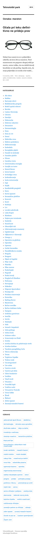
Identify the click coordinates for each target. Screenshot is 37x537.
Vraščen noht (10, 387)
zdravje (27, 507)
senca (15, 487)
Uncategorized (10, 363)
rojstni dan (7, 487)
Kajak (7, 185)
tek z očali (6, 80)
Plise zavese (9, 267)
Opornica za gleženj (12, 240)
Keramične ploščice (12, 196)
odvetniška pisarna (19, 462)
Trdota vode (9, 360)
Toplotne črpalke (11, 357)
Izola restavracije (11, 180)
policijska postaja (24, 479)
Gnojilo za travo (11, 166)
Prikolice (8, 286)
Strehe (7, 341)
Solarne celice (10, 335)
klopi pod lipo (8, 440)
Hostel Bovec (10, 169)
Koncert (8, 199)
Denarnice (9, 126)
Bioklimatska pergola (13, 104)
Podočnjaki (9, 270)
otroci (27, 475)
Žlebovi (8, 398)
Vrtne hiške (9, 393)
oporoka (21, 466)
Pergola (8, 254)
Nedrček (8, 221)
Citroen (8, 115)
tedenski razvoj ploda (21, 495)
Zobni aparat (10, 401)
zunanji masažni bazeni (23, 511)
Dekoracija (9, 120)
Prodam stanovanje (12, 295)
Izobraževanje (10, 177)
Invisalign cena (11, 175)
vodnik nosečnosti (23, 499)
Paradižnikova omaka (13, 251)
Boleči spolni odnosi (13, 106)
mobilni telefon (9, 454)
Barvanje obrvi (10, 101)
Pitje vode (9, 262)
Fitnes (7, 158)
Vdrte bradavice (11, 374)
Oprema (8, 245)
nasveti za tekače (27, 78)
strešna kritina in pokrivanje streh (18, 344)
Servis (7, 319)
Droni (7, 136)
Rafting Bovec (10, 300)
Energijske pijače (11, 150)
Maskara (8, 215)
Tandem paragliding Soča (15, 349)
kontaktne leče (11, 78)
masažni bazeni (22, 450)
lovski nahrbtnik (9, 450)
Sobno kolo (9, 333)
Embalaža (8, 147)
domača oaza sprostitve (23, 424)
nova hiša (7, 462)
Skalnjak (8, 322)
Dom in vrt (9, 134)
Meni (31, 7)
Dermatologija (10, 128)
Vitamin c (8, 382)
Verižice (8, 376)
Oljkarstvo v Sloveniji (13, 235)
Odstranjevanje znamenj (14, 229)
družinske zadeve (10, 428)
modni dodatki (21, 454)
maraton (18, 78)
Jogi (6, 183)
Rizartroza (9, 303)
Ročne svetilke (10, 305)
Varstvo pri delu (11, 371)
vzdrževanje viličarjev (11, 503)
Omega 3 (8, 237)
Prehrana (8, 281)
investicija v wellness (11, 432)
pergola (6, 479)
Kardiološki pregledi (13, 188)
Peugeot (8, 256)
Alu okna (8, 96)
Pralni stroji (9, 275)
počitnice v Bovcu (10, 483)
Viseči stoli (9, 379)
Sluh (6, 324)
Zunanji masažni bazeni (14, 404)
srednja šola (28, 491)
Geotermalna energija (13, 164)
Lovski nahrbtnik (11, 210)
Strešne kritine (11, 346)
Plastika (8, 265)
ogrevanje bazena (10, 466)
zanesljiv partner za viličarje (13, 507)
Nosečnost (9, 224)
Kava (7, 191)
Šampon (8, 311)
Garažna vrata (10, 161)
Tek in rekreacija (19, 76)
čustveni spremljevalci (25, 515)
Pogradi (8, 273)
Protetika (8, 297)
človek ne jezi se (9, 515)
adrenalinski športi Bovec (12, 420)
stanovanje (7, 495)
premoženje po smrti (25, 483)
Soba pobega (10, 330)
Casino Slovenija (11, 112)
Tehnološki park (11, 7)
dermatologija (8, 424)
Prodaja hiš (9, 292)
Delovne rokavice (11, 123)
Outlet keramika (11, 248)
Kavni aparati (10, 194)
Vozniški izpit (10, 384)
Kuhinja (8, 205)
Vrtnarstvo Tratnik (12, 390)
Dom (7, 131)
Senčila (7, 316)
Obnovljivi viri (10, 226)
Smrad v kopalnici (12, 327)
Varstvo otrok (10, 368)
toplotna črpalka (9, 499)
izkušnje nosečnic (10, 436)
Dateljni (8, 117)
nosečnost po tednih (21, 458)
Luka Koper (9, 213)
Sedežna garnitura (12, 314)
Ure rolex (8, 365)
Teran (7, 354)
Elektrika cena (10, 139)
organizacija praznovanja (12, 470)
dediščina (27, 420)
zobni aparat (8, 511)
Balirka (7, 98)
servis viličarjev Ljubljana (12, 491)
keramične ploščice (25, 436)
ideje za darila (23, 428)
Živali (7, 395)
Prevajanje (9, 284)
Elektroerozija (10, 145)
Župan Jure (8, 520)
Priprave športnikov (12, 289)
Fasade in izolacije (12, 153)
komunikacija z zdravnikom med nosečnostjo (15, 445)
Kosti (7, 202)
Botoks (7, 109)
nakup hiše (7, 458)
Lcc (6, 207)
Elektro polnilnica (12, 142)
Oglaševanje (9, 232)
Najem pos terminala (13, 218)
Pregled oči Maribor (12, 278)
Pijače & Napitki (11, 259)
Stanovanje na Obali (13, 338)
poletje (13, 479)
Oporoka (8, 243)
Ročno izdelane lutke (13, 308)
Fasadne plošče (11, 156)
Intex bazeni (10, 172)
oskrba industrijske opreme (13, 475)
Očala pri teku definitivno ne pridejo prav (16, 29)
